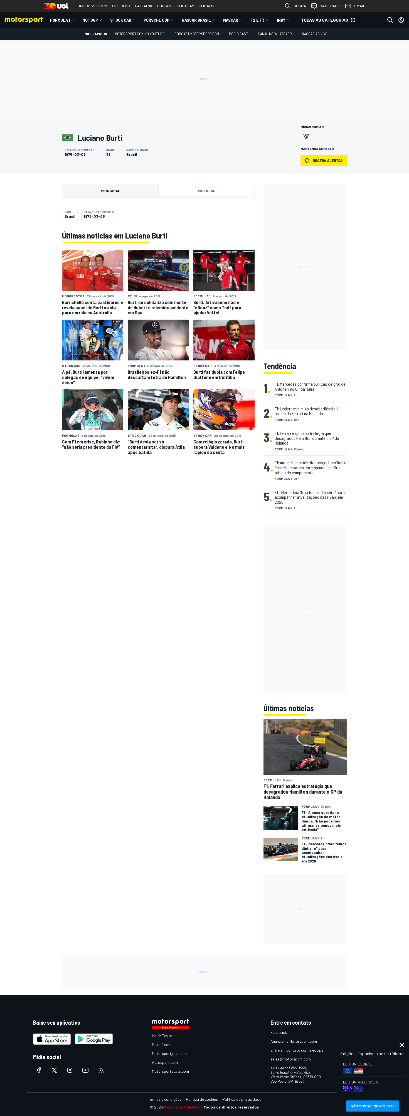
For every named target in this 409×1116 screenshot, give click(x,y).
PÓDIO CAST (238, 33)
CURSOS (164, 6)
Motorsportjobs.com (169, 1053)
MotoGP (90, 19)
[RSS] (101, 1070)
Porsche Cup (156, 19)
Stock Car (120, 19)
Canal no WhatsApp (275, 33)
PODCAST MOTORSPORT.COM (196, 33)
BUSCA (300, 6)
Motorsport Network (183, 1107)
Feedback (278, 1032)
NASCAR (230, 19)
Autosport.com (165, 1062)
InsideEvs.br (162, 1035)
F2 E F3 (257, 19)
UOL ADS (206, 6)
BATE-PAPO (330, 6)
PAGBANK (143, 6)
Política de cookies (202, 1099)
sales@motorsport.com (290, 1059)
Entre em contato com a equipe (296, 1050)
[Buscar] (390, 20)
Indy (281, 19)
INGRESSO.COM (93, 6)
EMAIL (359, 6)
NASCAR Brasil (196, 19)
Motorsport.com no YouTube (139, 33)
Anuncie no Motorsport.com (293, 1041)
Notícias (206, 190)
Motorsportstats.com (170, 1071)
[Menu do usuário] (401, 20)
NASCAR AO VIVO (314, 33)
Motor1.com (161, 1044)
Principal (110, 190)
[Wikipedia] (306, 136)
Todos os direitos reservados (231, 1107)
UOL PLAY (185, 6)
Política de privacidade (241, 1099)
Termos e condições (164, 1099)
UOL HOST (121, 6)
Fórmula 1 (60, 19)
